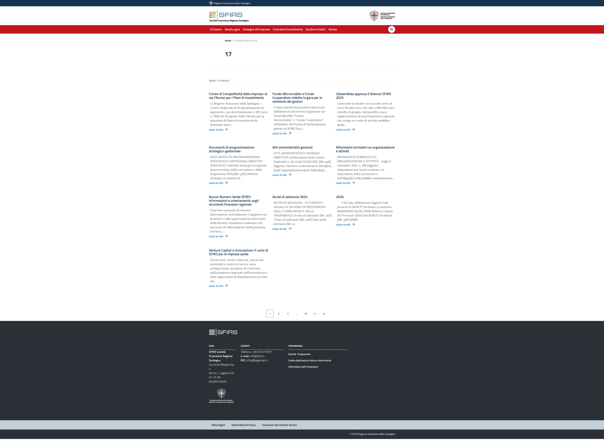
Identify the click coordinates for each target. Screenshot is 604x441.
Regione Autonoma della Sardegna (232, 3)
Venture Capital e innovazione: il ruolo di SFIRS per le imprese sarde (238, 252)
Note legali (218, 425)
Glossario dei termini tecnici (279, 425)
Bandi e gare (232, 29)
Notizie (333, 29)
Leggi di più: (216, 129)
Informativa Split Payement (303, 367)
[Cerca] (391, 29)
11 (314, 313)
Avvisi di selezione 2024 (290, 196)
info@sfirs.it (257, 356)
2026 (340, 196)
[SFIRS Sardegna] (211, 3)
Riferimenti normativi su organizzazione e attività (365, 149)
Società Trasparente (299, 354)
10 (306, 313)
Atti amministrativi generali (292, 147)
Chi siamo (216, 29)
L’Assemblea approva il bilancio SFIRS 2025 (363, 95)
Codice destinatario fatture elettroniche (309, 360)
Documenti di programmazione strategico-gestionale (231, 149)
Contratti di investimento (288, 29)
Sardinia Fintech (315, 29)
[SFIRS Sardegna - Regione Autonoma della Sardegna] (223, 332)
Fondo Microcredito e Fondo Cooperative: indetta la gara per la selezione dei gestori (297, 97)
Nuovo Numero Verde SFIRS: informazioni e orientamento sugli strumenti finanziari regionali (234, 200)
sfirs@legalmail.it (257, 360)
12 (323, 313)
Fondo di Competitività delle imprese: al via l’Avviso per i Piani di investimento (238, 95)
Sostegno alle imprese (256, 29)
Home (228, 40)
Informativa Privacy (244, 425)
